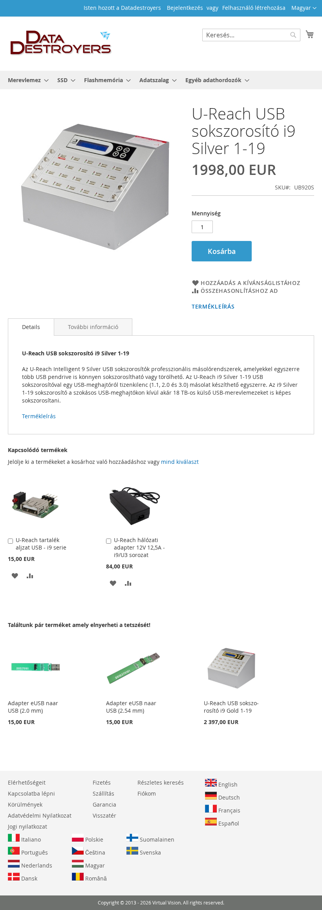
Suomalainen (156, 839)
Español (228, 823)
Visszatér (104, 815)
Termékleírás (213, 306)
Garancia (104, 804)
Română (95, 878)
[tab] (31, 327)
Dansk (28, 878)
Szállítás (103, 793)
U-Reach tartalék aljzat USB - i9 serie (41, 543)
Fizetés (102, 782)
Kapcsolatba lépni (31, 793)
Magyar (94, 865)
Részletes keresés (160, 782)
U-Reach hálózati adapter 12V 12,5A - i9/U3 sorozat (139, 547)
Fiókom (146, 793)
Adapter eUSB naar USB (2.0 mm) (33, 706)
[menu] (161, 80)
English (227, 784)
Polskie (93, 839)
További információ (93, 327)
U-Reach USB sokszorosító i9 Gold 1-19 (231, 706)
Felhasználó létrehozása (253, 7)
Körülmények (25, 804)
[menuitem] (26, 80)
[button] (304, 8)
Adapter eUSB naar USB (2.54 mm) (131, 706)
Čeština (94, 852)
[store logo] (61, 43)
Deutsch (228, 797)
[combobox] (251, 35)
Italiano (30, 839)
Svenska (149, 852)
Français (228, 810)
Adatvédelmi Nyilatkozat (39, 815)
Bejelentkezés (185, 7)
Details (31, 327)
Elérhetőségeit (27, 782)
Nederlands (36, 865)
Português (34, 852)
